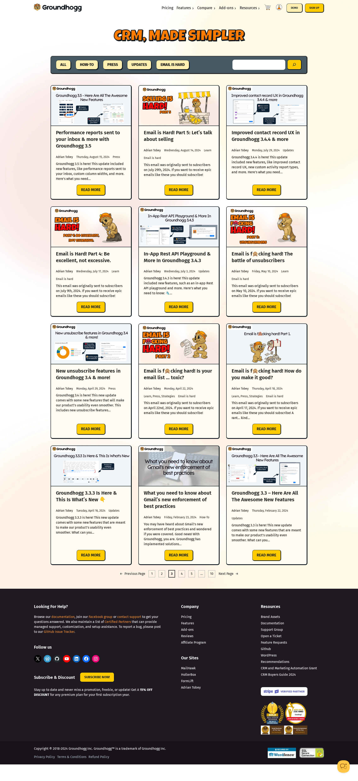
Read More (93, 191)
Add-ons (226, 8)
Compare (204, 8)
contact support (129, 617)
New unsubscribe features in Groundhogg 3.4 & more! (88, 374)
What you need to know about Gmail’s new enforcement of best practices (177, 499)
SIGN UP (314, 7)
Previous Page (132, 574)
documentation (63, 617)
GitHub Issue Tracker (59, 632)
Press (116, 157)
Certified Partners (118, 622)
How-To (204, 517)
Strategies (168, 396)
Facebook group (100, 617)
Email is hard (152, 158)
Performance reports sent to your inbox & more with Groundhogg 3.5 (88, 139)
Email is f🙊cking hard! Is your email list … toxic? (178, 374)
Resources (248, 8)
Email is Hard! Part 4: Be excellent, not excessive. (83, 257)
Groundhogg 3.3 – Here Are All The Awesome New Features (265, 496)
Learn (207, 150)
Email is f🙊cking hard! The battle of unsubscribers (262, 257)
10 (211, 574)
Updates (288, 150)
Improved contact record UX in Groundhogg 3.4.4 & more (266, 136)
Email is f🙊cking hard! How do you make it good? (266, 374)
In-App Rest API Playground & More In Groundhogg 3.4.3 (177, 257)
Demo (294, 7)
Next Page (228, 574)
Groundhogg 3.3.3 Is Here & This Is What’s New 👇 (86, 496)
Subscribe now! (97, 677)
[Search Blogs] (294, 65)
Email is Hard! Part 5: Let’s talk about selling (178, 136)
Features (184, 8)
